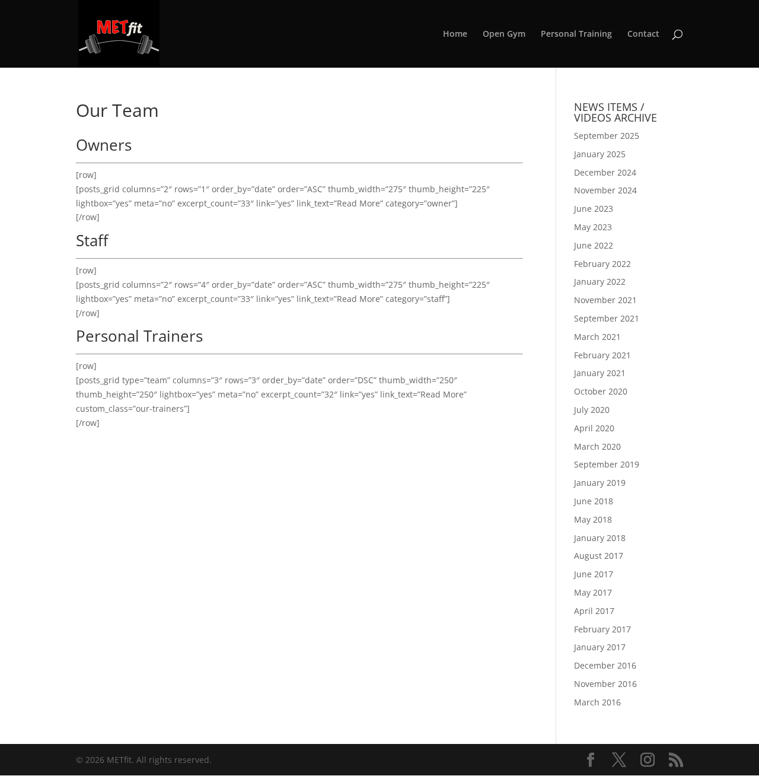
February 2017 (602, 629)
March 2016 (597, 702)
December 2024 (605, 172)
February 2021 (602, 355)
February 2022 (602, 263)
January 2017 (600, 647)
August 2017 (598, 555)
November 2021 (605, 300)
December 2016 (605, 665)
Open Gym (504, 34)
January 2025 (600, 154)
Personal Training (576, 34)
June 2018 (593, 501)
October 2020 (600, 391)
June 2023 (593, 208)
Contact (643, 34)
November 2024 (605, 190)
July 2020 (592, 409)
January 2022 (600, 281)
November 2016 (605, 683)
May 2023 (593, 227)
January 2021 (600, 373)
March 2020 (597, 446)
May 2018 (593, 519)
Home (455, 34)
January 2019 (600, 482)
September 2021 (606, 318)
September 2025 (606, 135)
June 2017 (593, 574)
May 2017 (593, 592)
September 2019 (606, 464)
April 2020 (594, 428)
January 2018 (600, 537)
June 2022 (593, 245)
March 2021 (597, 336)
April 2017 (594, 610)
